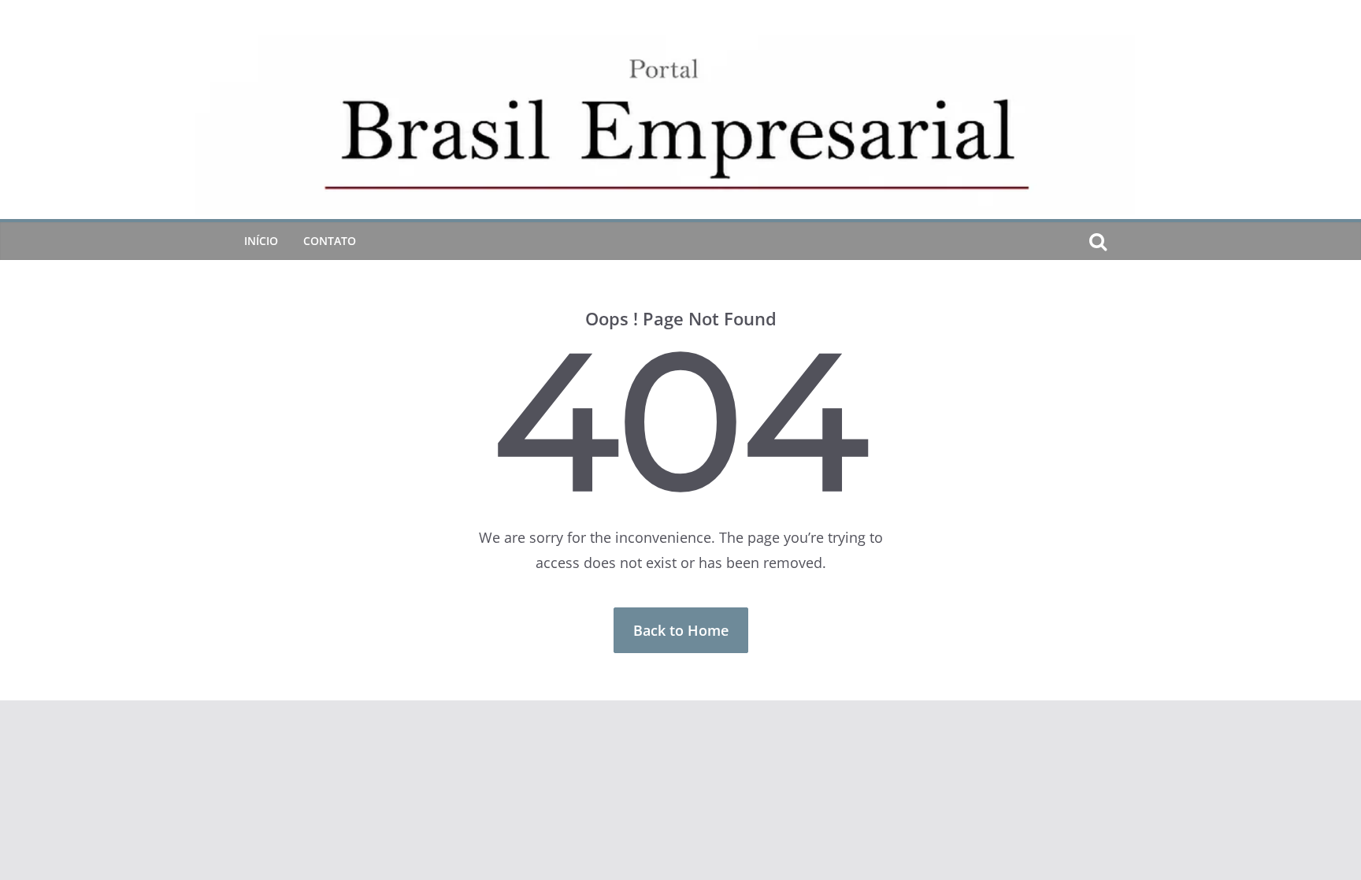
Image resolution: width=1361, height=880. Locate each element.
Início (261, 240)
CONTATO (329, 240)
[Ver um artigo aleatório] (1123, 241)
